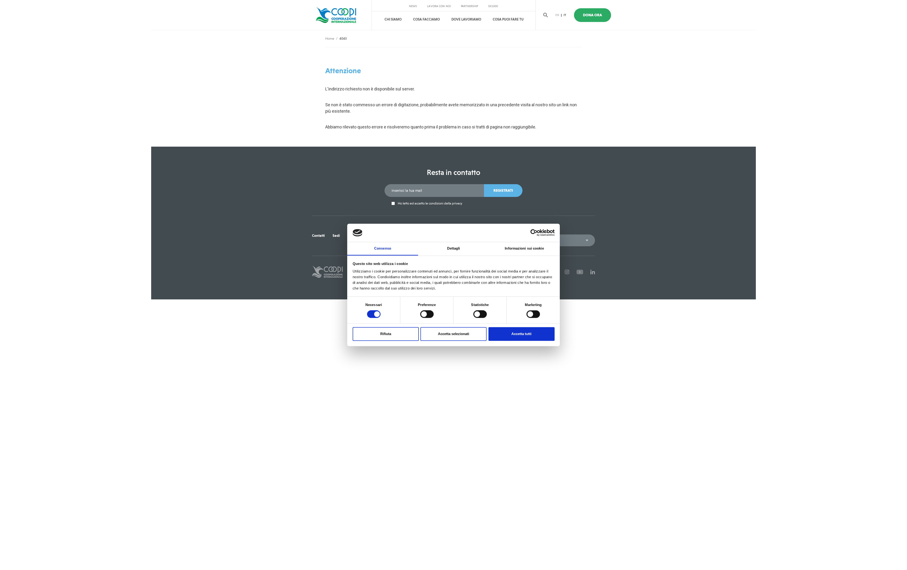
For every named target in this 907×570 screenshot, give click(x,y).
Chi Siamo (393, 19)
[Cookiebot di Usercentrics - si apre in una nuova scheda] (534, 232)
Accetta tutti (521, 334)
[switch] (427, 314)
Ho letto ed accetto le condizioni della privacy (429, 203)
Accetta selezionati (453, 334)
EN (557, 15)
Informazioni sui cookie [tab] (524, 248)
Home (329, 38)
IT (565, 15)
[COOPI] (340, 15)
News (413, 6)
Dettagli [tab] (453, 248)
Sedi (336, 235)
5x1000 (493, 6)
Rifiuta (385, 334)
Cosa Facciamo (426, 19)
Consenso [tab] (382, 248)
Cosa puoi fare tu (508, 19)
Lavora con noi (439, 6)
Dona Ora (592, 15)
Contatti (318, 235)
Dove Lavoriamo (466, 19)
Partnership (469, 6)
